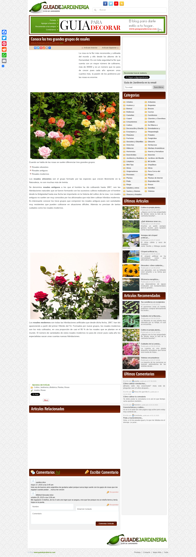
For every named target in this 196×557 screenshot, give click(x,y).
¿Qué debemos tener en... (151, 221)
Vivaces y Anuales (134, 194)
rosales (37, 390)
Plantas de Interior (155, 178)
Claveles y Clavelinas (157, 119)
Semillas (151, 188)
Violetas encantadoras (150, 358)
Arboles (129, 102)
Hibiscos (130, 148)
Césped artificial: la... (149, 252)
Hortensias (130, 152)
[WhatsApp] (4, 55)
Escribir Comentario (104, 472)
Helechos (130, 145)
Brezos (151, 109)
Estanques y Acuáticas (131, 133)
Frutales (151, 135)
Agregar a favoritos (48, 23)
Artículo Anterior (90, 48)
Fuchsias (130, 138)
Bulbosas (130, 112)
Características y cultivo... (134, 407)
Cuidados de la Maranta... (151, 316)
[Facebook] (4, 32)
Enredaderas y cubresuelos (154, 129)
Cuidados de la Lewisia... (151, 344)
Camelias (130, 115)
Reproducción (153, 181)
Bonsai (129, 109)
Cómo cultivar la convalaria (134, 397)
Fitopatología (153, 132)
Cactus (151, 112)
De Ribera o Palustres (153, 126)
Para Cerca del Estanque (154, 172)
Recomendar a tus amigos (45, 27)
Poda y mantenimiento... (133, 418)
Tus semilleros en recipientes (153, 302)
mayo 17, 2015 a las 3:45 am (42, 485)
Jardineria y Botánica (48, 387)
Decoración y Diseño (134, 128)
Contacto (146, 552)
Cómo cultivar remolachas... (134, 384)
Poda (128, 181)
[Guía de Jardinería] (59, 7)
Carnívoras (152, 115)
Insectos (151, 155)
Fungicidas (152, 138)
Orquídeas (152, 165)
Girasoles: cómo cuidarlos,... (152, 266)
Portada (53, 20)
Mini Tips (130, 165)
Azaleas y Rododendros (131, 106)
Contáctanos (51, 30)
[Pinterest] (4, 44)
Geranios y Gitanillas (134, 142)
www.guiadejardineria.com (44, 552)
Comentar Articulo (106, 524)
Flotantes (130, 135)
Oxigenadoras (132, 171)
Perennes (130, 175)
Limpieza (130, 161)
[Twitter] (4, 38)
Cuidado (151, 122)
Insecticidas (131, 155)
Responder (114, 492)
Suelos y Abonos (133, 191)
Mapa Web (157, 552)
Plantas (61, 387)
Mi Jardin (151, 161)
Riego (128, 185)
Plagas (151, 175)
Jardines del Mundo (156, 158)
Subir (166, 552)
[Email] (4, 61)
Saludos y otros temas (132, 189)
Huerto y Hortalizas (156, 152)
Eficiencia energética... (150, 279)
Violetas (151, 191)
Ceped (129, 119)
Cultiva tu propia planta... (151, 208)
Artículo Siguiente (109, 48)
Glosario (151, 142)
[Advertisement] (53, 71)
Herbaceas (152, 145)
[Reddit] (4, 49)
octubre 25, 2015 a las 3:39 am (43, 497)
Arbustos (152, 102)
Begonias (152, 105)
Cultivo (36, 387)
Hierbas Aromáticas (156, 148)
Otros (128, 168)
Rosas (66, 387)
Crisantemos (131, 122)
